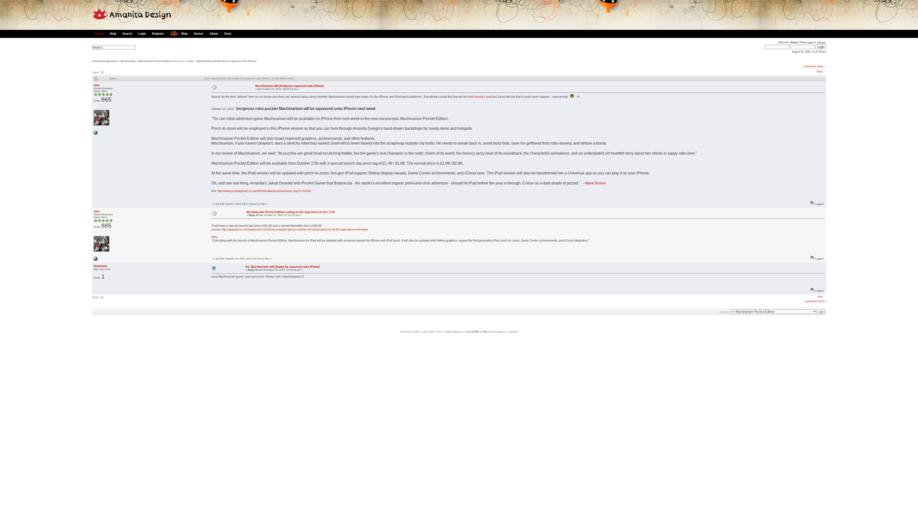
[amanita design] (172, 33)
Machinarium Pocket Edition (154, 61)
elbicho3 (513, 331)
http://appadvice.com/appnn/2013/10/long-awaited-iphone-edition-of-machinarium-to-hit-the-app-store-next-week (295, 229)
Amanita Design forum (105, 61)
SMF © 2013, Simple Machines (446, 331)
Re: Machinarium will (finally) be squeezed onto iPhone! (283, 267)
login (810, 42)
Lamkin (189, 61)
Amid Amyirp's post (479, 96)
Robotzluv (100, 266)
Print (820, 71)
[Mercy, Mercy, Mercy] (96, 133)
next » (821, 66)
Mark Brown (595, 183)
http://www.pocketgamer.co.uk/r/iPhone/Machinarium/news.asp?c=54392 (264, 191)
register (821, 42)
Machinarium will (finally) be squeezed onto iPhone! (227, 61)
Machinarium (128, 61)
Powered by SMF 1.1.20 (413, 331)
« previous (809, 66)
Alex (97, 85)
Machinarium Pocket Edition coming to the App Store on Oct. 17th (290, 212)
